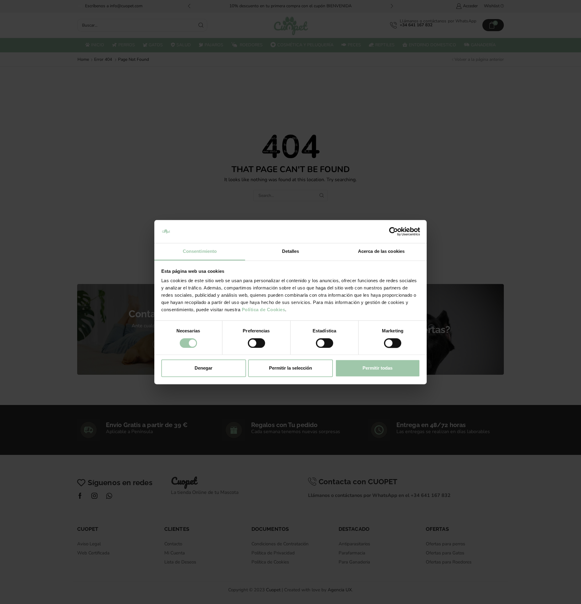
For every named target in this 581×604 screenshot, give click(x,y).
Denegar (203, 368)
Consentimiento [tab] (200, 251)
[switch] (256, 343)
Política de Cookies (263, 309)
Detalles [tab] (290, 251)
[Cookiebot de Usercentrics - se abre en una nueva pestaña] (393, 231)
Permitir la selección (290, 368)
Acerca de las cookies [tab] (381, 251)
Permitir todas (377, 368)
